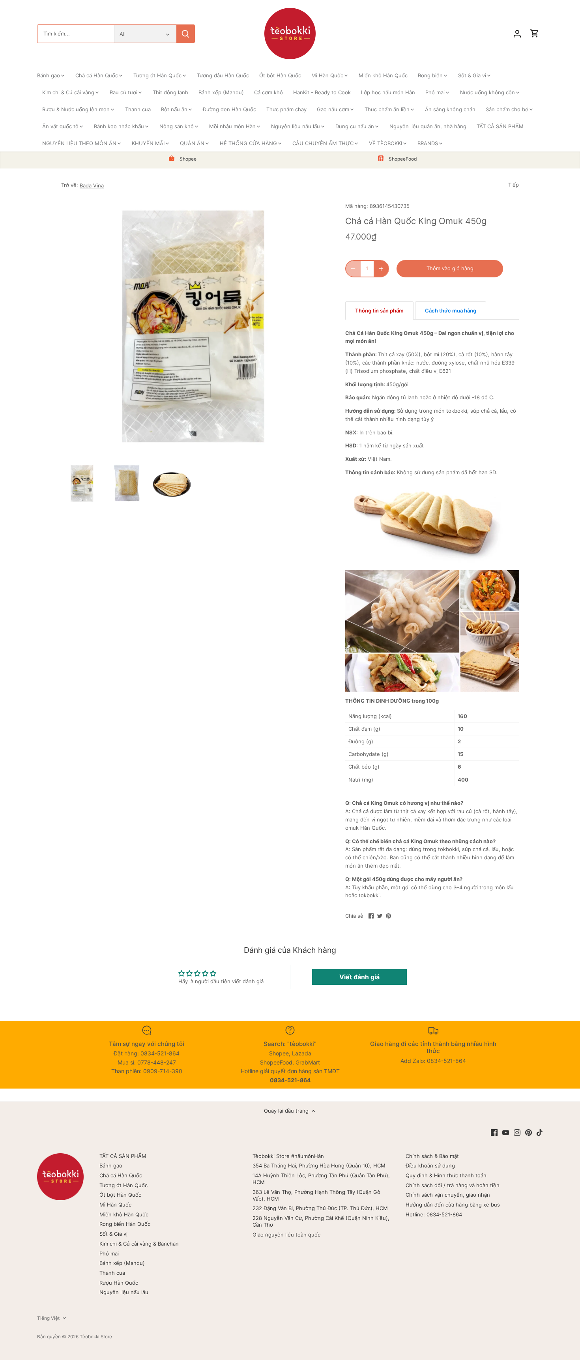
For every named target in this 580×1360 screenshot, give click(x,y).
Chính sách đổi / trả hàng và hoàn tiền (453, 1185)
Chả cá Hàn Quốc (120, 1175)
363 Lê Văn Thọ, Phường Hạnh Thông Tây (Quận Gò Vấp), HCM (316, 1195)
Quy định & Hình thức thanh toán (446, 1175)
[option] (82, 483)
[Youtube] (505, 1132)
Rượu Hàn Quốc (118, 1283)
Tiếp (513, 184)
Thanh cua (112, 1273)
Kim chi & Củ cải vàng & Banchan (139, 1243)
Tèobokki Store (96, 1336)
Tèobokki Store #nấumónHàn (288, 1156)
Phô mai (109, 1253)
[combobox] (75, 34)
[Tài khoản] (517, 34)
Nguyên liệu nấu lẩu (123, 1292)
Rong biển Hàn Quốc (124, 1224)
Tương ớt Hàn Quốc (123, 1185)
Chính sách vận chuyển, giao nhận (448, 1195)
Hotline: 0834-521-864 (434, 1214)
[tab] (379, 310)
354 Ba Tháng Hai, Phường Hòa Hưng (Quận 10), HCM (319, 1165)
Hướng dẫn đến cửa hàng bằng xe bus (453, 1204)
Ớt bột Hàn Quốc (120, 1195)
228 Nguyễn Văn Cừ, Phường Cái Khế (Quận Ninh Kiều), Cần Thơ (321, 1221)
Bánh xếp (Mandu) (122, 1263)
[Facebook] (494, 1132)
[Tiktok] (539, 1132)
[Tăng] (381, 268)
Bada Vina (92, 185)
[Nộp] (185, 34)
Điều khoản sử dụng (430, 1165)
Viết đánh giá (359, 977)
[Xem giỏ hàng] (534, 34)
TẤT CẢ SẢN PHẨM (122, 1156)
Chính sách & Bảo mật (432, 1156)
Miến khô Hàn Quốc (123, 1214)
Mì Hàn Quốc (115, 1204)
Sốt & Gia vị (113, 1234)
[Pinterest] (528, 1132)
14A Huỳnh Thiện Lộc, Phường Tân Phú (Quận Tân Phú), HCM (321, 1178)
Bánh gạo (110, 1165)
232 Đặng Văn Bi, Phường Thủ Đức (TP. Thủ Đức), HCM (320, 1208)
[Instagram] (517, 1132)
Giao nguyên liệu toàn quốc (286, 1234)
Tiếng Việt (48, 1318)
